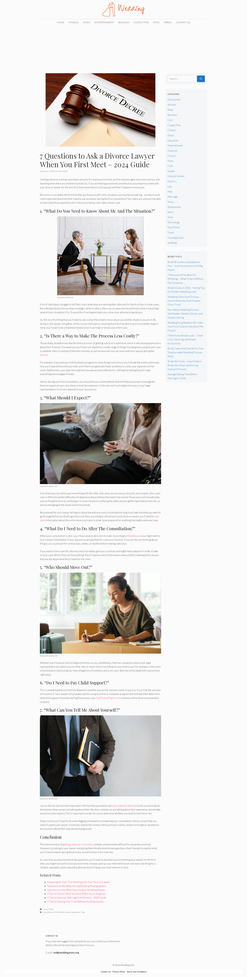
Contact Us (183, 22)
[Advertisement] (123, 47)
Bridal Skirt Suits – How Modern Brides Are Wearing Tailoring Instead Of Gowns (184, 365)
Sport (170, 212)
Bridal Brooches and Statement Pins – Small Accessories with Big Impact (185, 266)
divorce (44, 354)
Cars (170, 120)
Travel (168, 22)
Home (60, 22)
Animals (172, 104)
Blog (170, 109)
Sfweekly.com (134, 535)
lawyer (68, 912)
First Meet (59, 912)
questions (76, 912)
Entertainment (104, 22)
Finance (73, 22)
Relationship (174, 206)
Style (156, 22)
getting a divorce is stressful (77, 844)
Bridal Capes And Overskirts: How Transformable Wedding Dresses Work (186, 352)
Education (173, 140)
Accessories (174, 99)
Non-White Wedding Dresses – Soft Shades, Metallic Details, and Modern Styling (185, 313)
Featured (172, 150)
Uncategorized (175, 237)
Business (123, 22)
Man (170, 191)
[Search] (201, 78)
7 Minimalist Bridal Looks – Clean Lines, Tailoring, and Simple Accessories (185, 339)
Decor (171, 135)
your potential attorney (124, 805)
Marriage (172, 196)
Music (86, 22)
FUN (170, 166)
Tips (83, 912)
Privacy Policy (118, 972)
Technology (174, 222)
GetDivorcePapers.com (108, 697)
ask (44, 912)
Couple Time (141, 22)
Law (170, 186)
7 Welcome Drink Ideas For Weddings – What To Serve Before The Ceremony (185, 278)
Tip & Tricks (48, 909)
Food (170, 160)
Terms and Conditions (137, 972)
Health (171, 171)
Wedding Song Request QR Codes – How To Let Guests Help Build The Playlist (186, 326)
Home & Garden (176, 176)
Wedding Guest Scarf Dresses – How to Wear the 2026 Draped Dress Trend (184, 300)
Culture (172, 130)
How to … (173, 181)
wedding (172, 242)
